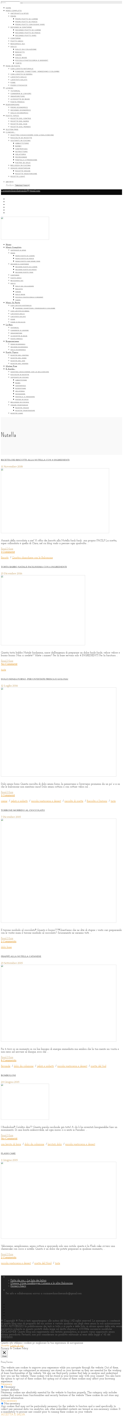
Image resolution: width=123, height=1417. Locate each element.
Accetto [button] (5, 1345)
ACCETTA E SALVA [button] (13, 1414)
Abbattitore (22, 143)
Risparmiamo (12, 105)
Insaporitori (18, 96)
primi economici (19, 107)
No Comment (9, 664)
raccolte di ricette (21, 138)
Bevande (5, 1066)
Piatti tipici (12, 116)
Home (8, 8)
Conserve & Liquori (21, 94)
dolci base (6, 947)
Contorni (16, 38)
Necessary (9, 1387)
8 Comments (8, 1060)
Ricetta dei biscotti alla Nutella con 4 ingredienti (35, 460)
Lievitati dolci (19, 77)
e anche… (10, 132)
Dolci (14, 47)
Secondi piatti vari (25, 35)
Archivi (10, 185)
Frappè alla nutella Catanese (21, 956)
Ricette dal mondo (21, 127)
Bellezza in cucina (21, 165)
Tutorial (15, 91)
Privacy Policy (18, 1286)
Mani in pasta (13, 66)
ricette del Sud (98, 1066)
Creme (18, 55)
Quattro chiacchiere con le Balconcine (32, 135)
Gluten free (12, 129)
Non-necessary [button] (9, 1400)
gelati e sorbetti (19, 801)
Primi (13, 16)
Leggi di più (17, 1345)
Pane (13, 82)
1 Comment (8, 552)
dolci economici (19, 113)
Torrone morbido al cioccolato (23, 810)
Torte (18, 63)
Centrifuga (21, 149)
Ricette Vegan (22, 171)
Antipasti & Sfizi (20, 13)
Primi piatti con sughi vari (30, 24)
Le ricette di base (20, 99)
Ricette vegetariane (26, 174)
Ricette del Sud (19, 124)
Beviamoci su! (18, 44)
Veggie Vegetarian (20, 168)
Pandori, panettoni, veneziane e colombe (37, 71)
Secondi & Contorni (21, 27)
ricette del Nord (43, 1263)
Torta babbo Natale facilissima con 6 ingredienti (34, 566)
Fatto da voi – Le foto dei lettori (28, 1280)
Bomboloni (8, 1075)
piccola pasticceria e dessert (46, 801)
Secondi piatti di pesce (27, 33)
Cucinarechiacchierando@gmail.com (20, 190)
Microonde (21, 157)
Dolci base (21, 58)
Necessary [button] (6, 1384)
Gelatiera (20, 154)
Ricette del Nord (20, 121)
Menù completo (14, 11)
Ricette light (18, 176)
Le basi (9, 88)
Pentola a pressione (26, 160)
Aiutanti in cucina (21, 141)
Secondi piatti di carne (28, 30)
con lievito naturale (22, 69)
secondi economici (21, 110)
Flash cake (8, 1153)
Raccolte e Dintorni (97, 801)
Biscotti (20, 52)
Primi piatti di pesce (26, 22)
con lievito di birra (22, 74)
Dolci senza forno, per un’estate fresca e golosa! (34, 679)
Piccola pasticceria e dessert (31, 60)
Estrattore (21, 152)
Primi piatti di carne (26, 19)
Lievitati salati (19, 80)
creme (4, 801)
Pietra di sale (23, 163)
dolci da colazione (26, 49)
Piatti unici (17, 41)
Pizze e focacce (19, 85)
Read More (7, 548)
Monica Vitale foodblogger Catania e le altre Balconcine (42, 1283)
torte (3, 669)
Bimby (18, 146)
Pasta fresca (18, 102)
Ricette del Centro (21, 118)
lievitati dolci (55, 1144)
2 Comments (8, 941)
